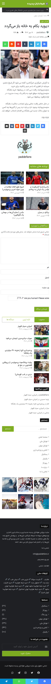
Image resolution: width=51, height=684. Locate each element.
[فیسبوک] (44, 44)
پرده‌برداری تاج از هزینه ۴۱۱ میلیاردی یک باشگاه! (18, 352)
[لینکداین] (31, 44)
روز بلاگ (44, 614)
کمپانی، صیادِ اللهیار (25, 326)
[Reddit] (12, 44)
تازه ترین (26, 319)
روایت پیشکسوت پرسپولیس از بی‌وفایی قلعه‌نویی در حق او (17, 364)
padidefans (41, 32)
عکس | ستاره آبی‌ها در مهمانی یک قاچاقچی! (12, 214)
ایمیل (47, 277)
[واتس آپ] (5, 44)
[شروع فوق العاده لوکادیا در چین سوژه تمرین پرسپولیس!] (12, 178)
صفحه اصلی (42, 437)
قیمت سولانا (35, 579)
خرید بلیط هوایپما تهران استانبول (30, 589)
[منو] (3, 5)
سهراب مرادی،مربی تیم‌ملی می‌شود (19, 338)
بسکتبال (44, 454)
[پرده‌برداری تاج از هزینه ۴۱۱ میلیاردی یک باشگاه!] (41, 354)
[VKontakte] (12, 126)
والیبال (45, 458)
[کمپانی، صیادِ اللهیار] (41, 330)
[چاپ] (25, 131)
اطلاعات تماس (44, 565)
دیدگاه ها (10, 319)
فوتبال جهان (38, 15)
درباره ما (44, 467)
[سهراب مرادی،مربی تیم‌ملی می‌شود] (41, 342)
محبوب (41, 319)
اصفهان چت (35, 582)
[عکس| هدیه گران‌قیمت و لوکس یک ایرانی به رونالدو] (37, 178)
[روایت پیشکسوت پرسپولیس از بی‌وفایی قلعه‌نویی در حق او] (41, 366)
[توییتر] (38, 44)
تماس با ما (43, 471)
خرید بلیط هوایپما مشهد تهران (35, 586)
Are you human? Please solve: (36, 298)
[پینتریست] (18, 44)
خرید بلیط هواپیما (21, 582)
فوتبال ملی (43, 441)
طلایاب (46, 579)
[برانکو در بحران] (37, 203)
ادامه (16, 542)
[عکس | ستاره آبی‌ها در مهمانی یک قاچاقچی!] (12, 203)
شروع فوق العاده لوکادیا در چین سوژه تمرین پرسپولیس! (13, 188)
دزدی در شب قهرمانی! (23, 374)
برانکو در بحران (43, 212)
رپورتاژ (45, 463)
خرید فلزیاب (7, 582)
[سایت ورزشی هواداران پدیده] (38, 4)
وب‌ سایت (45, 287)
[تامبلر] (25, 44)
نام (48, 267)
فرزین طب (24, 579)
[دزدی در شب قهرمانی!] (41, 378)
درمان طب (14, 579)
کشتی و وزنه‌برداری (40, 450)
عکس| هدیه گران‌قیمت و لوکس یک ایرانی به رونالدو (39, 188)
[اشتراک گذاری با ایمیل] (7, 126)
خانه (45, 15)
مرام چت (46, 582)
